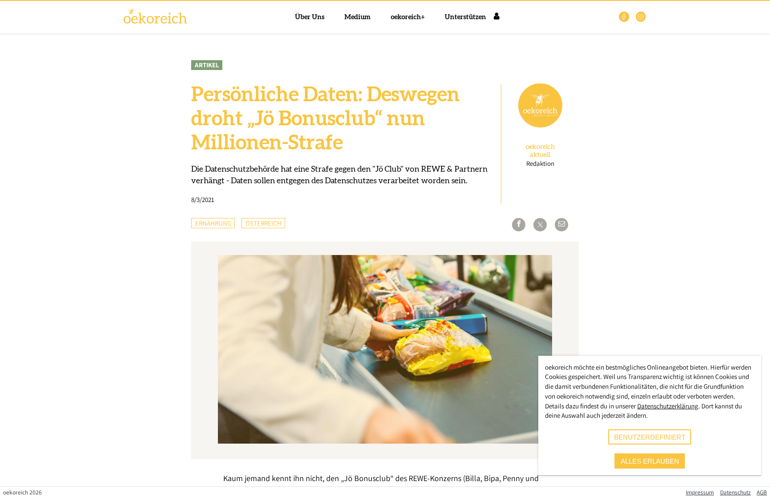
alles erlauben (650, 461)
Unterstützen (465, 17)
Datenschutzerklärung (667, 406)
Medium (357, 17)
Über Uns (309, 17)
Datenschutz (735, 492)
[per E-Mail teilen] (561, 224)
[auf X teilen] (540, 224)
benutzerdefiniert (649, 437)
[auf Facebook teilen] (518, 224)
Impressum (700, 492)
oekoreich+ (408, 17)
